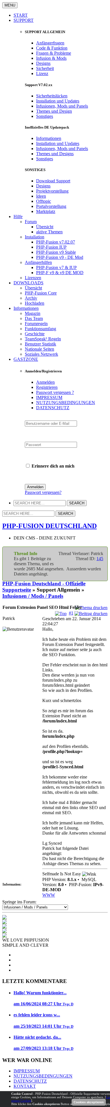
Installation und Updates (57, 101)
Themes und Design (54, 111)
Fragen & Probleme (53, 53)
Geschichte (35, 333)
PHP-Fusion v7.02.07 (55, 242)
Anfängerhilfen (38, 262)
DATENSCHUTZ (52, 407)
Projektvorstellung (52, 191)
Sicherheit (45, 68)
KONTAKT (25, 1086)
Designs (43, 63)
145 (99, 558)
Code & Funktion (51, 48)
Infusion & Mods (51, 58)
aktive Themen (49, 231)
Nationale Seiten (39, 349)
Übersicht (44, 226)
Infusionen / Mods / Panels (32, 596)
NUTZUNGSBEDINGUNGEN (65, 402)
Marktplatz (45, 211)
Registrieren (47, 387)
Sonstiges (44, 116)
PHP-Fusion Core (41, 293)
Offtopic (43, 201)
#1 (71, 613)
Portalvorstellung (51, 206)
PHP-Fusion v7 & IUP (56, 267)
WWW (48, 895)
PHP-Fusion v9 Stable (56, 252)
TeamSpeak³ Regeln (43, 338)
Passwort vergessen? (43, 492)
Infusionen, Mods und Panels (62, 106)
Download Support (53, 180)
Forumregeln (36, 323)
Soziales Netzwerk (41, 354)
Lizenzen (33, 277)
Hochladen (34, 303)
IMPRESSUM (49, 397)
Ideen (41, 196)
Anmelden (45, 382)
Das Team (34, 318)
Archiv (31, 298)
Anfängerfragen (50, 42)
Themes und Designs (55, 153)
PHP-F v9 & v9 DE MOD (59, 272)
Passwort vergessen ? (55, 392)
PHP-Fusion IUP (51, 247)
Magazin (32, 313)
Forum (31, 221)
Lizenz (42, 73)
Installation (34, 236)
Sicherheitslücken (51, 95)
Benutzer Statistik (40, 344)
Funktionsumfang (40, 328)
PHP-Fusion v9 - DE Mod (59, 257)
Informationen (48, 138)
